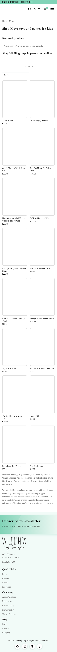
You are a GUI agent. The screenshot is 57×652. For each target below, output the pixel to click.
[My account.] (35, 9)
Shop (4, 576)
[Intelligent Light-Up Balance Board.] (15, 246)
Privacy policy (8, 612)
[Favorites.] (39, 9)
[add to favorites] (23, 85)
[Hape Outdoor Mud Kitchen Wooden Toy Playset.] (15, 196)
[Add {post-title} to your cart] (22, 100)
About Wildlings (9, 599)
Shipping (6, 635)
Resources (6, 589)
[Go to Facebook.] (17, 648)
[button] (45, 9)
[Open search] (30, 9)
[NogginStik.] (42, 394)
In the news (7, 603)
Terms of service (9, 616)
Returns (5, 631)
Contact (5, 580)
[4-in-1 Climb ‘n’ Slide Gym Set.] (15, 146)
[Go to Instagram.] (24, 648)
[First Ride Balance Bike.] (42, 246)
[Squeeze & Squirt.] (15, 347)
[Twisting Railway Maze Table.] (15, 394)
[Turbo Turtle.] (15, 99)
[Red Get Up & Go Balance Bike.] (42, 146)
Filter (30, 66)
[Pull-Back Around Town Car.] (42, 347)
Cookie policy (8, 608)
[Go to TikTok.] (39, 648)
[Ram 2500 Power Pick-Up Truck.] (15, 296)
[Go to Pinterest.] (32, 648)
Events (5, 585)
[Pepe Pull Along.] (42, 444)
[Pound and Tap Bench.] (15, 444)
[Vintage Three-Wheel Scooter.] (42, 296)
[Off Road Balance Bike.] (42, 196)
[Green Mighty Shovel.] (42, 99)
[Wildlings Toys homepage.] (14, 546)
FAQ (4, 626)
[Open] (52, 9)
